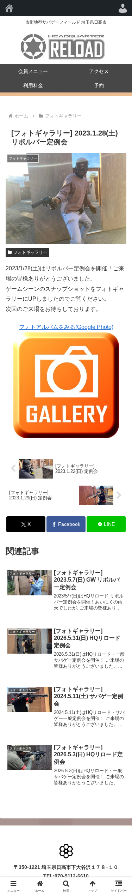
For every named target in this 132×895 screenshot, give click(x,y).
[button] (118, 847)
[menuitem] (123, 8)
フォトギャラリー (30, 252)
